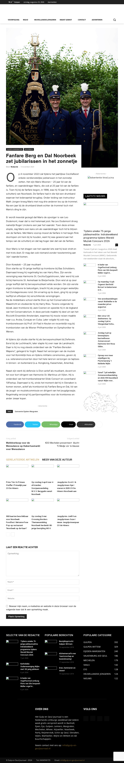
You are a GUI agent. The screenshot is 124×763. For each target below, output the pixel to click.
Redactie (14, 167)
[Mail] (99, 718)
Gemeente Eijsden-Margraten (26, 411)
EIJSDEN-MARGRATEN (14, 149)
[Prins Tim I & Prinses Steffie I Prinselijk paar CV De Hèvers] (17, 472)
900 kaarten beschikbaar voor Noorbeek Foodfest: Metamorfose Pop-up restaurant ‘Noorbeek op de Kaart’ (17, 522)
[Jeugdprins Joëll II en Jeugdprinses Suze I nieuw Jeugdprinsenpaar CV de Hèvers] (68, 506)
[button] (114, 19)
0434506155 (45, 760)
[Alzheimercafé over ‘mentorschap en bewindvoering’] (51, 656)
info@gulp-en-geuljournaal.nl (72, 760)
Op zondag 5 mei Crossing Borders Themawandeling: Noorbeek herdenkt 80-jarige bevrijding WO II (41, 522)
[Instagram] (112, 2)
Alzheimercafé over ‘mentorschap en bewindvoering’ (67, 656)
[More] (99, 424)
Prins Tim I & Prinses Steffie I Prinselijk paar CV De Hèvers (16, 485)
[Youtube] (116, 2)
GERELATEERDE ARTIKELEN (22, 459)
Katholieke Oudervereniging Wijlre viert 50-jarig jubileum (29, 666)
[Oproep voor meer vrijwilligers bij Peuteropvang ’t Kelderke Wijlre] (89, 358)
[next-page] (13, 534)
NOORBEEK (29, 149)
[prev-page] (8, 534)
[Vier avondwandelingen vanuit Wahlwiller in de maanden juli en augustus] (89, 302)
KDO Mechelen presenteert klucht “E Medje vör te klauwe (62, 444)
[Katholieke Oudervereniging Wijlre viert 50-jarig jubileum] (12, 666)
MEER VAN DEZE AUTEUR (57, 459)
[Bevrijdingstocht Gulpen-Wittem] (51, 644)
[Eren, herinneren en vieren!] (51, 671)
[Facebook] (108, 2)
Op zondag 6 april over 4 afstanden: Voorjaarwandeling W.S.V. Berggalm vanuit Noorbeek (42, 488)
